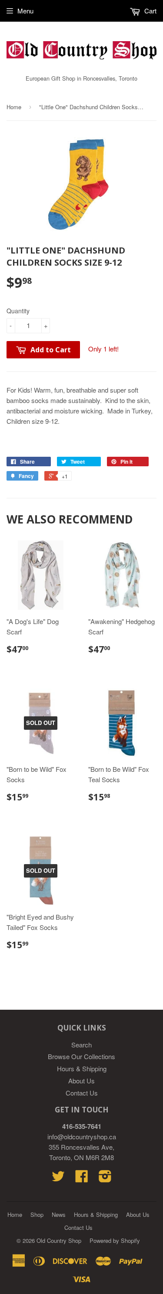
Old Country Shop (59, 1240)
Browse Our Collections (81, 1056)
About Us (81, 1080)
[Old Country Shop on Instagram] (105, 1178)
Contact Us (82, 1092)
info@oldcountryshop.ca (81, 1136)
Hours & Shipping (81, 1068)
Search (81, 1044)
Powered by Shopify (115, 1240)
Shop (36, 1214)
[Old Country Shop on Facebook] (81, 1178)
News (59, 1214)
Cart (149, 10)
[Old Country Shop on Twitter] (58, 1178)
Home (14, 107)
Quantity (18, 310)
